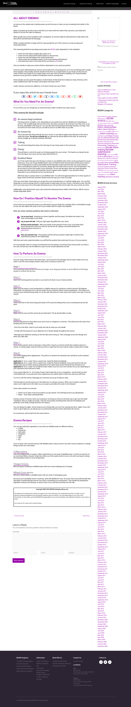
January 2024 (102, 251)
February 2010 (102, 615)
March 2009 (101, 639)
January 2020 (102, 355)
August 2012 (102, 549)
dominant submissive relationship (108, 143)
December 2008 (102, 646)
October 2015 (102, 465)
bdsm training (107, 133)
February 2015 (102, 483)
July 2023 (101, 264)
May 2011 (101, 582)
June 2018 (101, 397)
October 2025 (102, 205)
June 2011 (101, 580)
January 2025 (102, 224)
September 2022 (103, 284)
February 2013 (102, 536)
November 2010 (103, 595)
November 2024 (103, 229)
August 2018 (102, 392)
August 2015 (102, 470)
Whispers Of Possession (105, 104)
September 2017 (103, 417)
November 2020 (103, 333)
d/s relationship (106, 138)
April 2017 (101, 428)
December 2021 (102, 304)
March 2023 (101, 273)
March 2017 (101, 430)
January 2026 (102, 198)
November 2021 (103, 306)
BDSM (53, 49)
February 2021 (102, 326)
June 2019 (101, 370)
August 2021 (102, 313)
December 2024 (102, 227)
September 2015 (103, 467)
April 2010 (101, 611)
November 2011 (103, 569)
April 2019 (101, 375)
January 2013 (102, 538)
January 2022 (102, 302)
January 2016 (102, 458)
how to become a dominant (110, 158)
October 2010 (102, 597)
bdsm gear (108, 121)
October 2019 (102, 361)
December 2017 (102, 410)
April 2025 (101, 218)
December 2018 (102, 383)
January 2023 (102, 275)
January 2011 (102, 591)
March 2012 (101, 560)
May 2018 (101, 399)
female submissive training (105, 152)
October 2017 (102, 414)
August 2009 (102, 628)
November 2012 (103, 542)
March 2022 (101, 297)
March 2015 (101, 481)
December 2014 (102, 487)
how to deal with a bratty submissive (106, 160)
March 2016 (101, 454)
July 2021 (101, 315)
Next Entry (87, 516)
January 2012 (102, 564)
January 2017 (102, 434)
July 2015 (101, 472)
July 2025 (101, 211)
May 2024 (101, 242)
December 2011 (102, 567)
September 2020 (103, 337)
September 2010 (103, 600)
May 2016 (101, 450)
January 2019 (102, 381)
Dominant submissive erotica (106, 141)
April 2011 (101, 584)
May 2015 (101, 476)
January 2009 (102, 644)
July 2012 (101, 551)
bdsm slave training (106, 129)
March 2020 (101, 350)
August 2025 (102, 209)
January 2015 (102, 485)
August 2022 (102, 286)
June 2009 (101, 633)
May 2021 (101, 319)
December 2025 (102, 200)
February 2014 (102, 509)
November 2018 (103, 386)
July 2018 (101, 394)
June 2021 (101, 317)
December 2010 (102, 593)
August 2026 (102, 187)
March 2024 (101, 247)
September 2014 (103, 494)
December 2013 (102, 514)
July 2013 (101, 525)
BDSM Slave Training (109, 42)
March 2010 (101, 613)
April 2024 (101, 244)
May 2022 (101, 293)
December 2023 (102, 253)
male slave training (107, 162)
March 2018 (101, 403)
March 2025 (101, 220)
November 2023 (103, 255)
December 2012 (102, 540)
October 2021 (102, 308)
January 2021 (102, 328)
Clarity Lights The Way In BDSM (108, 98)
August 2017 (102, 419)
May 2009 (101, 635)
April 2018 (101, 401)
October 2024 (102, 231)
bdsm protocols (108, 125)
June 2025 (101, 213)
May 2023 (101, 269)
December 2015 (102, 461)
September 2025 (103, 207)
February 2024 (102, 249)
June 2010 (101, 606)
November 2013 (103, 516)
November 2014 (103, 489)
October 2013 (102, 518)
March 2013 (101, 534)
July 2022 (101, 288)
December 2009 (102, 620)
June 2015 (101, 474)
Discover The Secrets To (109, 41)
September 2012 (103, 547)
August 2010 (102, 602)
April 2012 (101, 558)
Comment (16, 532)
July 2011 (101, 578)
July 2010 (101, 604)
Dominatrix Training (106, 145)
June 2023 (101, 266)
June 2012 (101, 553)
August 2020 (102, 339)
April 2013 (101, 531)
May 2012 (101, 556)
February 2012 (102, 562)
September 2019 (103, 364)
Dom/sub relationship (110, 140)
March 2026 (101, 194)
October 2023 (102, 258)
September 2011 (103, 573)
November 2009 (103, 622)
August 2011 (102, 575)
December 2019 (102, 357)
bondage (109, 136)
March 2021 (101, 324)
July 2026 (101, 189)
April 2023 (101, 271)
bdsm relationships (107, 127)
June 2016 (101, 447)
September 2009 (103, 626)
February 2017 (102, 432)
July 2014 (101, 498)
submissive (25, 230)
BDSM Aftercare (102, 119)
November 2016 (103, 439)
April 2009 (101, 637)
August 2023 (102, 262)
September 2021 (103, 311)
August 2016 (102, 445)
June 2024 (101, 240)
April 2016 (101, 452)
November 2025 (103, 202)
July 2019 (101, 368)
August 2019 (102, 366)
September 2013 (103, 520)
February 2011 (102, 589)
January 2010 (102, 617)
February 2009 (102, 642)
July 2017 (101, 421)
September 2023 (103, 260)
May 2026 (101, 191)
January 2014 (102, 511)
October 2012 (102, 545)
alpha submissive (112, 116)
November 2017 (103, 412)
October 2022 (102, 282)
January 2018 (102, 408)
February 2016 (102, 456)
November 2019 (103, 359)
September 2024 (103, 233)
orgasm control (101, 172)
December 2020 (102, 330)
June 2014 (101, 500)
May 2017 (101, 425)
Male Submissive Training (108, 163)
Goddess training (110, 154)
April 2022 (101, 295)
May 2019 (101, 372)
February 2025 (102, 222)
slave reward (107, 174)
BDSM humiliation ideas (108, 123)
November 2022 (103, 280)
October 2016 (102, 441)
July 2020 (101, 342)
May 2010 (101, 609)
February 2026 (102, 196)
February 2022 (102, 299)
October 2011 (102, 571)
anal (56, 61)
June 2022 (101, 291)
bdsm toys (111, 131)
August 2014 (102, 496)
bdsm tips (105, 131)
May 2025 (101, 216)
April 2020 (101, 348)
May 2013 (101, 529)
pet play (107, 172)
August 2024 (102, 235)
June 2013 (101, 527)
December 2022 (102, 277)
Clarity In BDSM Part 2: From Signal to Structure (107, 91)
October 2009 (102, 624)
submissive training (112, 177)
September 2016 (103, 443)
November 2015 (103, 463)
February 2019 (102, 379)
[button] (76, 4)
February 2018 (102, 406)
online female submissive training (110, 170)
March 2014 (101, 507)
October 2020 (102, 335)
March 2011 (101, 586)
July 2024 (101, 238)
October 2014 (102, 492)
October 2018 (102, 388)
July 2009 (101, 631)
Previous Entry (18, 516)
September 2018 (103, 390)
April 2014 (101, 505)
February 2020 (102, 353)
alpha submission (102, 116)
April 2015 (101, 478)
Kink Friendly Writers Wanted (109, 82)
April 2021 (101, 322)
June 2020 (101, 344)
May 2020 (101, 346)
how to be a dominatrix (108, 155)
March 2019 (101, 377)
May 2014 (101, 503)
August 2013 (102, 522)
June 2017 (101, 423)
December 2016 (102, 436)
